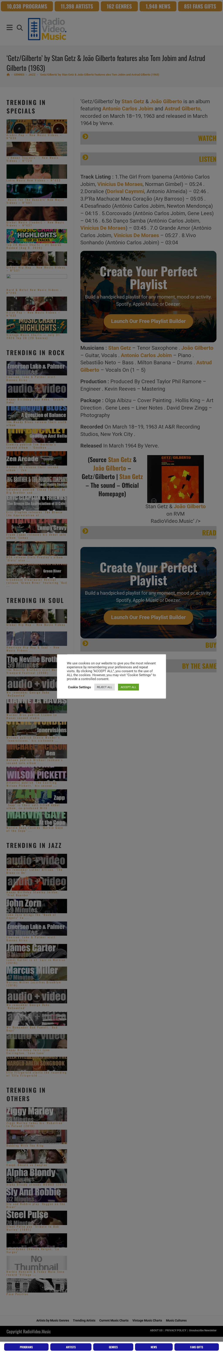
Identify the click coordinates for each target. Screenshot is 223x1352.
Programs (26, 1347)
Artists (71, 1347)
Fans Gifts (196, 1347)
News (154, 1347)
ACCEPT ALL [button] (128, 687)
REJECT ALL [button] (104, 687)
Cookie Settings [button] (79, 687)
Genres (113, 1347)
